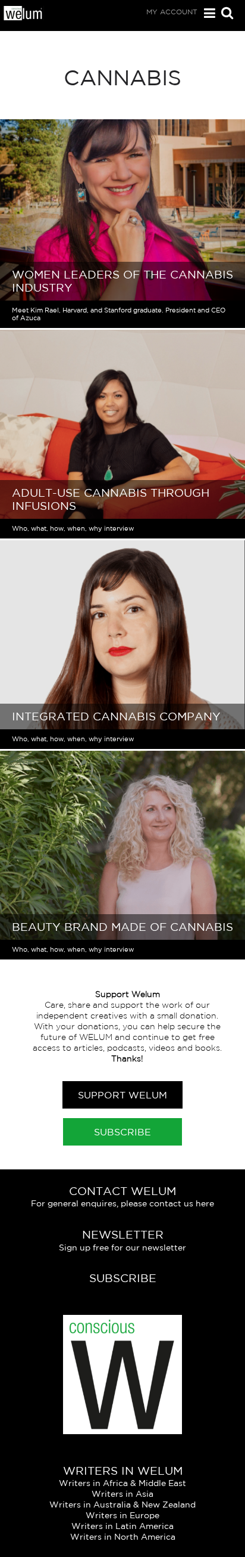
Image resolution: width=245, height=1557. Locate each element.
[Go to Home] (23, 17)
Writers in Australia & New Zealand (122, 1504)
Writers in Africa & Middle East (122, 1483)
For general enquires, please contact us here (122, 1203)
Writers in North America (122, 1536)
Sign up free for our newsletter (122, 1247)
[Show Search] (224, 14)
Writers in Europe (122, 1515)
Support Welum (122, 1094)
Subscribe (122, 1131)
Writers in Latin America (122, 1526)
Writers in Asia (122, 1494)
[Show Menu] (206, 13)
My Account (171, 12)
